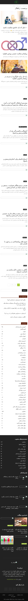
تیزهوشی (23, 357)
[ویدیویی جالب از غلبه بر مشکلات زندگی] (23, 478)
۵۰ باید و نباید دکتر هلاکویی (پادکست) (9, 486)
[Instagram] (14, 589)
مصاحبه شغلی (22, 420)
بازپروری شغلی (22, 341)
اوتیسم (24, 338)
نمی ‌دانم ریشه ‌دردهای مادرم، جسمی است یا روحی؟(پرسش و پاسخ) (14, 214)
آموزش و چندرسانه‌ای (22, 49)
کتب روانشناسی (22, 395)
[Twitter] (6, 589)
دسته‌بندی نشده (22, 364)
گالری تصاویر (23, 402)
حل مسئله (24, 23)
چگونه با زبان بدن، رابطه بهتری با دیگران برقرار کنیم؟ (15, 309)
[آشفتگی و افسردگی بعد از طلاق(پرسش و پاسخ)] (14, 121)
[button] (2, 2)
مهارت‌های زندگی (22, 427)
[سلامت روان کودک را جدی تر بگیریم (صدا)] (23, 498)
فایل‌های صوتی (22, 383)
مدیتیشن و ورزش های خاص (19, 406)
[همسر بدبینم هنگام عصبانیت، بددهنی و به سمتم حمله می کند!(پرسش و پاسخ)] (14, 175)
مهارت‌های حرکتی (22, 425)
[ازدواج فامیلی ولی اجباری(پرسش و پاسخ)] (14, 149)
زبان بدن (24, 376)
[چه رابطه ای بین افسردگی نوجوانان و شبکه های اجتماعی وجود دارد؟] (21, 521)
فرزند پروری (23, 388)
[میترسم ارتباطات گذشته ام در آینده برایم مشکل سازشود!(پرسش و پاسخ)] (14, 93)
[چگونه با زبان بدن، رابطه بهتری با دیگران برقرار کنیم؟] (7, 540)
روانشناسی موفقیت (21, 373)
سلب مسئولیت (20, 594)
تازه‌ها (24, 350)
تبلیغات (3, 594)
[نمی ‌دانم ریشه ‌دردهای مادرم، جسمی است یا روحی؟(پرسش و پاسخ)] (14, 203)
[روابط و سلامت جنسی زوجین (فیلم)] (14, 43)
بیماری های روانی (22, 343)
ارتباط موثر (23, 334)
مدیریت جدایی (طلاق (21, 409)
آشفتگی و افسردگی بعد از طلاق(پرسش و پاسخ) (18, 132)
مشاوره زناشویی (22, 418)
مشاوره (25, 98)
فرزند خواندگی (22, 390)
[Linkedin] (10, 589)
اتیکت (24, 331)
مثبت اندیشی (23, 404)
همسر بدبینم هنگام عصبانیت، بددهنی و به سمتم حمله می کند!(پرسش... (14, 186)
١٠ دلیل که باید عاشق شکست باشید (15, 27)
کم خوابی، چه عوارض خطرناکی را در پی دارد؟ (15, 313)
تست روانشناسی (22, 352)
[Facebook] (22, 589)
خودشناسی (23, 362)
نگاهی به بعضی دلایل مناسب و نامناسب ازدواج (17, 271)
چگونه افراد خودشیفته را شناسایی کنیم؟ (16, 299)
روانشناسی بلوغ (22, 371)
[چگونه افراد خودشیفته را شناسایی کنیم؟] (7, 521)
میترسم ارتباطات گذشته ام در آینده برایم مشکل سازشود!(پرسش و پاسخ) (14, 104)
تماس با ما (13, 596)
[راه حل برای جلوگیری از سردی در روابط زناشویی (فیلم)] (14, 66)
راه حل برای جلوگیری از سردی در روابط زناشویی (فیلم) (16, 77)
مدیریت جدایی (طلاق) (22, 126)
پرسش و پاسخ (22, 345)
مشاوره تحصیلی (22, 416)
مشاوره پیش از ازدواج (20, 413)
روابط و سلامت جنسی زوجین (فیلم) (15, 54)
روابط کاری (23, 369)
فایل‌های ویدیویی (22, 385)
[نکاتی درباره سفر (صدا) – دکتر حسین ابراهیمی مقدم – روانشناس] (23, 508)
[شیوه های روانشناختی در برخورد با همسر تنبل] (14, 231)
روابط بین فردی (22, 366)
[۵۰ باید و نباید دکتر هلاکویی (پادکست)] (23, 488)
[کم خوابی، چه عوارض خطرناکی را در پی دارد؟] (21, 540)
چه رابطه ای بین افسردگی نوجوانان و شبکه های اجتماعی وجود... (21, 531)
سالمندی (25, 209)
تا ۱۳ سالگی (23, 348)
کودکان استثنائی (22, 399)
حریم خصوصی (11, 594)
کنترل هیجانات (22, 397)
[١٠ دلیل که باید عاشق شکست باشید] (14, 17)
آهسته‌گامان (23, 329)
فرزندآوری (23, 392)
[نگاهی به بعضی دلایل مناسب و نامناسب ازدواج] (14, 259)
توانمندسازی (23, 355)
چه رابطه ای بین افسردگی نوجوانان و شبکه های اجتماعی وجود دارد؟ (15, 304)
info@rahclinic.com (11, 579)
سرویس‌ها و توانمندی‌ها (20, 380)
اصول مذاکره (23, 336)
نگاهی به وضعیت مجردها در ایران (18, 317)
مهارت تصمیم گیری (21, 423)
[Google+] (18, 589)
